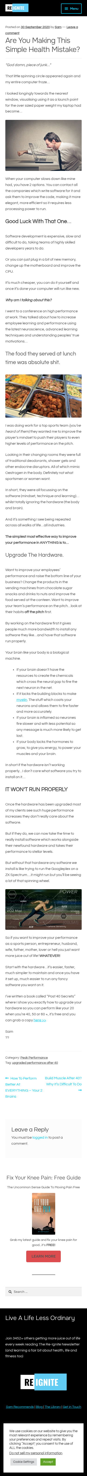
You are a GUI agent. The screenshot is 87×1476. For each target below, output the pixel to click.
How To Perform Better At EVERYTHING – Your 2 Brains (23, 1087)
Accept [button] (48, 1461)
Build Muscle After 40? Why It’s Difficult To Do (63, 1081)
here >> (40, 1020)
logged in (40, 1137)
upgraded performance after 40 (35, 1062)
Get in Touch (72, 1407)
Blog (39, 1407)
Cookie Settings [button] (23, 1461)
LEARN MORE (44, 1256)
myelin (21, 700)
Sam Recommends (20, 1407)
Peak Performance (34, 1057)
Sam (58, 27)
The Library (53, 1407)
